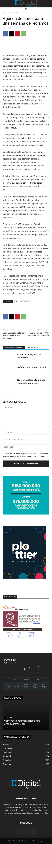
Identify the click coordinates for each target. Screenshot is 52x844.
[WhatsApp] (23, 33)
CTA (15, 302)
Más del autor (32, 348)
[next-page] (8, 392)
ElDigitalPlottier (23, 841)
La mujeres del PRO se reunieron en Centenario (38, 334)
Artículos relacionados (13, 348)
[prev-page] (4, 392)
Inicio (5, 12)
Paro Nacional (25, 302)
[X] (11, 33)
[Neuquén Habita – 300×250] (26, 514)
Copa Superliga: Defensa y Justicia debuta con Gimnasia (14, 336)
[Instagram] (26, 830)
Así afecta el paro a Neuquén (32, 367)
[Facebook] (5, 33)
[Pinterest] (17, 33)
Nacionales (13, 12)
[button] (4, 3)
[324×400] (24, 578)
